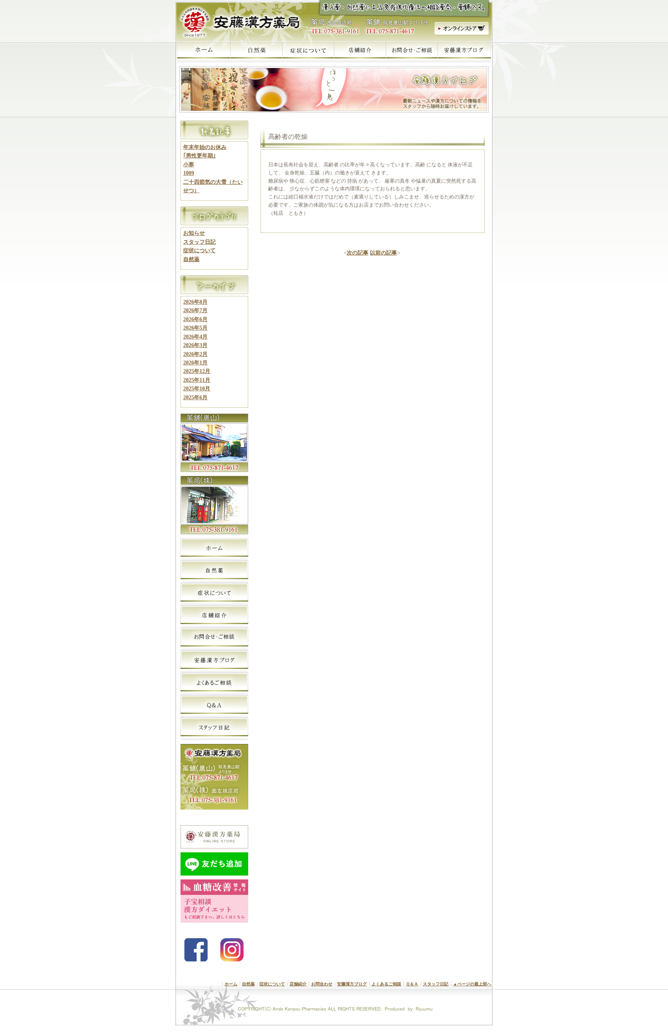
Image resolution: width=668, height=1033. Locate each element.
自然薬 (191, 259)
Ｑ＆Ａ (412, 984)
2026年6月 (195, 319)
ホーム (231, 984)
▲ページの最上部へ (472, 984)
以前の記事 (383, 253)
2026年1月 (195, 363)
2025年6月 (195, 397)
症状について (199, 250)
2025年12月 (196, 371)
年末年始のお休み (205, 147)
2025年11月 (196, 380)
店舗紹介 (298, 984)
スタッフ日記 (199, 242)
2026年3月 (195, 345)
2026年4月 (195, 337)
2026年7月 (195, 310)
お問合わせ (321, 984)
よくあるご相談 (386, 984)
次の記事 (357, 253)
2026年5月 (195, 328)
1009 (188, 173)
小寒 (188, 165)
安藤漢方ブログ (352, 984)
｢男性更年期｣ (199, 156)
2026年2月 (195, 354)
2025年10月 (196, 389)
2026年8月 (195, 302)
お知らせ (194, 233)
